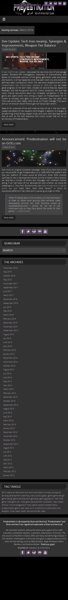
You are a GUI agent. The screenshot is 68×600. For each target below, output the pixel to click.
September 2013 (10, 405)
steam (23, 511)
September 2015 (10, 330)
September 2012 (10, 444)
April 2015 (7, 346)
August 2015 (8, 334)
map (55, 501)
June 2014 (7, 377)
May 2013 (7, 416)
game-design (58, 495)
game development (21, 498)
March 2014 (8, 389)
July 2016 (7, 307)
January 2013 (9, 428)
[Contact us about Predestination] (60, 3)
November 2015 (10, 326)
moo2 (28, 505)
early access (36, 495)
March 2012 (8, 467)
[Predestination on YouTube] (64, 3)
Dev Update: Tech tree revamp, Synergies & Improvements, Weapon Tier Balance (34, 43)
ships (12, 511)
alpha (9, 492)
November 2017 (10, 283)
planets (41, 505)
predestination (51, 505)
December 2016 (10, 299)
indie (56, 498)
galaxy (44, 495)
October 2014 (9, 365)
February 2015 (9, 350)
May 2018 (7, 279)
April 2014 (7, 385)
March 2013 (8, 420)
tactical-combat (33, 511)
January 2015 (9, 354)
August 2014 (8, 369)
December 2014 (10, 358)
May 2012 (7, 459)
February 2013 (9, 424)
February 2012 (9, 471)
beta (17, 492)
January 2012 (9, 475)
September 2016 (10, 303)
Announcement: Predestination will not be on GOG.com (34, 141)
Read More (8, 124)
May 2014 (7, 381)
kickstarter (47, 501)
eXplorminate (24, 211)
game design (7, 498)
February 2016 (9, 318)
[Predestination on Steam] (55, 3)
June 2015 (7, 342)
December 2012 (10, 432)
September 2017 (10, 287)
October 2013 (9, 401)
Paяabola (33, 548)
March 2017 (8, 295)
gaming (43, 498)
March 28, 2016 (9, 49)
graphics (50, 498)
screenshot (40, 508)
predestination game (11, 508)
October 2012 (9, 440)
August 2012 (8, 447)
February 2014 (9, 393)
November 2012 (10, 436)
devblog (5, 495)
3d (3, 492)
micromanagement (17, 505)
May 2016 (7, 311)
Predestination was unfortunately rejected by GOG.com (27, 85)
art (13, 492)
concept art (56, 492)
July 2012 (7, 451)
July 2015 (7, 338)
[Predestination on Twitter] (51, 3)
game (50, 495)
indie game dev (13, 501)
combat (47, 492)
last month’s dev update (14, 72)
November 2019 (10, 268)
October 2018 (9, 275)
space (17, 511)
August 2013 (8, 408)
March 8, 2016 (8, 147)
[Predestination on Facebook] (46, 3)
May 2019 (7, 271)
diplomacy (25, 495)
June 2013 (7, 412)
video (43, 511)
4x (6, 492)
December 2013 (10, 397)
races (27, 508)
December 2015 (10, 322)
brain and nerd (26, 492)
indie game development (31, 501)
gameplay (35, 498)
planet (34, 505)
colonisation (38, 492)
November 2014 (10, 362)
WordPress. (45, 548)
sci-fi (32, 508)
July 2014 (7, 373)
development (15, 495)
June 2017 (7, 291)
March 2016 (8, 314)
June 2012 (7, 455)
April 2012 (7, 463)
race (22, 508)
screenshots (50, 508)
